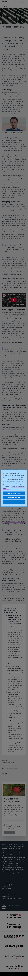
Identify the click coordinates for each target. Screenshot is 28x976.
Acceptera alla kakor (14, 493)
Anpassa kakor (14, 502)
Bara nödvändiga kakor (14, 497)
